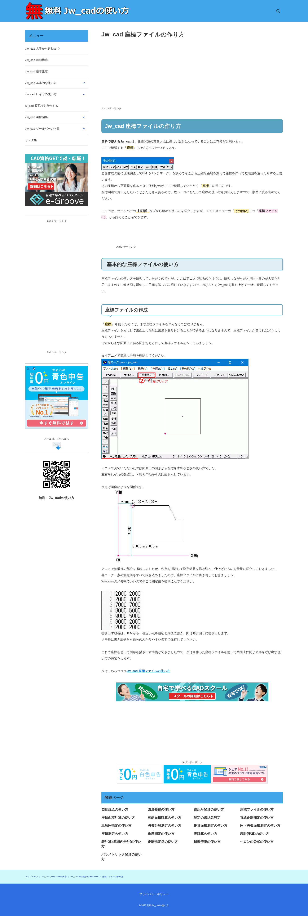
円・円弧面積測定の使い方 (260, 825)
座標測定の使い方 (114, 833)
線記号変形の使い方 (209, 809)
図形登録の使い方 (161, 809)
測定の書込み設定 (207, 817)
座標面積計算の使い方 (118, 817)
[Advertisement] (192, 234)
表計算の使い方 (205, 833)
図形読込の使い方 (114, 809)
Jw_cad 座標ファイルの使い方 (148, 671)
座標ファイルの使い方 (257, 809)
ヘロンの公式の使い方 (257, 841)
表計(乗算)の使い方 (254, 833)
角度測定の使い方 (161, 833)
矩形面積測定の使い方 (210, 825)
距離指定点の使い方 (163, 841)
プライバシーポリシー (154, 894)
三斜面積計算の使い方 (164, 817)
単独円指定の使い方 (116, 825)
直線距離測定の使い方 (257, 817)
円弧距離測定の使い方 (164, 825)
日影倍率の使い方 (207, 841)
